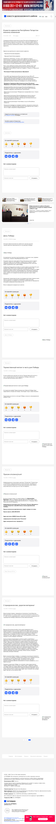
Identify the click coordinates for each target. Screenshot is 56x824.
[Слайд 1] (25, 223)
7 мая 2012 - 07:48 (7, 477)
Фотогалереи (18, 756)
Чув (46, 16)
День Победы (8, 335)
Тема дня (7, 231)
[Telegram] (13, 156)
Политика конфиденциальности (11, 821)
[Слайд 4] (29, 223)
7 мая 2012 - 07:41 (6, 608)
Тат (43, 16)
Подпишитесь (43, 819)
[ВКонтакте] (6, 156)
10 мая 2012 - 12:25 (7, 35)
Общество (7, 469)
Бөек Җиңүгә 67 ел (10, 571)
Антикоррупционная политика (11, 817)
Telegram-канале (10, 115)
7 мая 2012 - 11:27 (6, 370)
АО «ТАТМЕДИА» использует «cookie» (13, 818)
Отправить (34, 178)
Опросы (26, 756)
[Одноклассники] (9, 156)
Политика (7, 25)
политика (7, 133)
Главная (11, 756)
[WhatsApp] (16, 156)
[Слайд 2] (26, 223)
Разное (45, 756)
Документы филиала (36, 756)
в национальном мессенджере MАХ (14, 122)
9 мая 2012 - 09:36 (7, 239)
